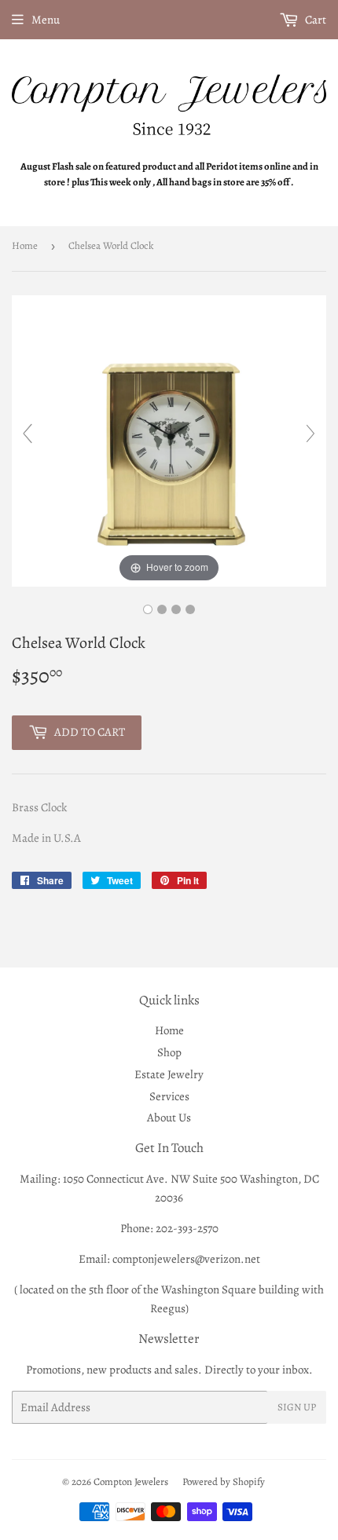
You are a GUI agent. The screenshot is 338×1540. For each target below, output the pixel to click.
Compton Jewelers (131, 1481)
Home (25, 245)
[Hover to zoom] (169, 440)
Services (169, 1096)
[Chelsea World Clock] (147, 609)
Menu (45, 19)
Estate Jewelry (169, 1074)
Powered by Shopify (223, 1481)
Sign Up (296, 1407)
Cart (314, 19)
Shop (169, 1052)
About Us (169, 1117)
